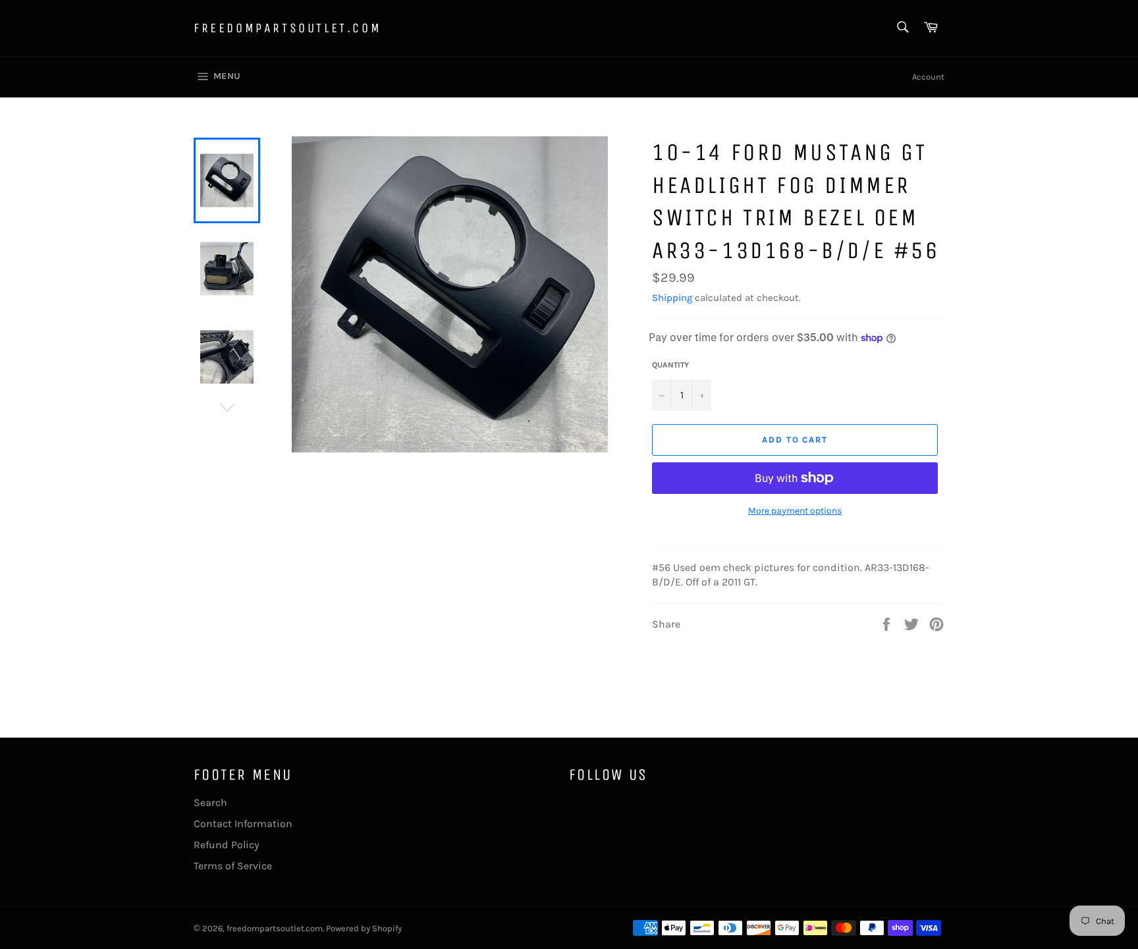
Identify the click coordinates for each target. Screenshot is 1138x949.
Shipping (672, 298)
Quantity (670, 364)
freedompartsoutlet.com (287, 28)
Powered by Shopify (364, 928)
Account (928, 77)
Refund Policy (226, 844)
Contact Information (243, 823)
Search (210, 802)
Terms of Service (233, 865)
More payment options (795, 510)
